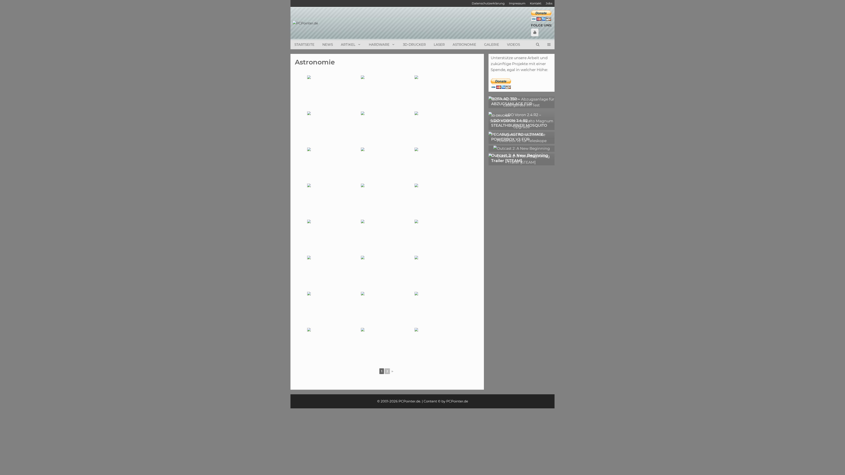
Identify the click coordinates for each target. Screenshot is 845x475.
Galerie (491, 44)
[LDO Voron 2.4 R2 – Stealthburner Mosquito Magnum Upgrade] (522, 127)
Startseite (304, 44)
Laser (439, 44)
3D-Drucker (414, 44)
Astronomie (464, 44)
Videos (513, 44)
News (327, 44)
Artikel (348, 44)
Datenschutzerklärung (488, 3)
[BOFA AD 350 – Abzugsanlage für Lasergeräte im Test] (522, 105)
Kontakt (535, 3)
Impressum (517, 3)
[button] (549, 44)
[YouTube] (534, 32)
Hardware (379, 44)
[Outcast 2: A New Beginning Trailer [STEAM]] (522, 162)
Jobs (549, 3)
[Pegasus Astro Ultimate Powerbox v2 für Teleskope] (522, 141)
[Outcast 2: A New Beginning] (521, 148)
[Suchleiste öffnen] (537, 44)
